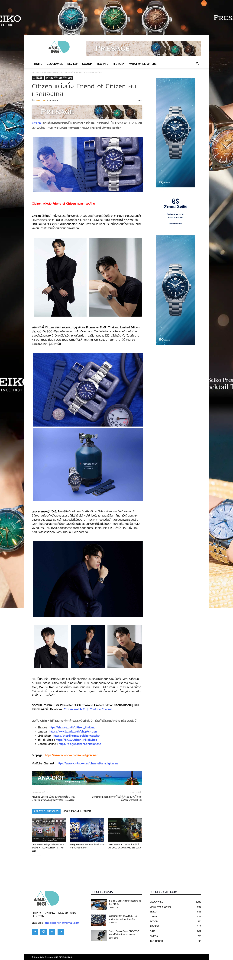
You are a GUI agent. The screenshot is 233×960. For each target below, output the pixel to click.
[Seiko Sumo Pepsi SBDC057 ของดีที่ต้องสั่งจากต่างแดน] (99, 935)
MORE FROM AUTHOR (76, 811)
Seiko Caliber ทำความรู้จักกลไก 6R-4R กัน (125, 902)
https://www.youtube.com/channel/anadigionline (87, 763)
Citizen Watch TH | (76, 709)
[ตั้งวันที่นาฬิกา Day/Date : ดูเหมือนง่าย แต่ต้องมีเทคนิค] (98, 920)
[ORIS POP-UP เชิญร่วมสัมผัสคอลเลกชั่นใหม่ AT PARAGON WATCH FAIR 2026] (49, 830)
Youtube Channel (101, 709)
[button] (197, 64)
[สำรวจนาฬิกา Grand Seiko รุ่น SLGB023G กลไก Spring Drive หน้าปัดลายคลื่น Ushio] (175, 211)
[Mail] (52, 932)
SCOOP (87, 63)
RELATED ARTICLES (46, 811)
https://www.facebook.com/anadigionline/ (71, 755)
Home (38, 63)
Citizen (36, 123)
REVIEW (72, 63)
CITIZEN (38, 78)
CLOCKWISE (55, 63)
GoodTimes (41, 100)
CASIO (153, 916)
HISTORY (119, 63)
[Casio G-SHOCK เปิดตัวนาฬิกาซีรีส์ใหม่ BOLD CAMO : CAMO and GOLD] (125, 830)
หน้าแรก (35, 72)
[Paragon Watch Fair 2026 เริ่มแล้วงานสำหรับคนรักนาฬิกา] (87, 830)
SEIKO (153, 911)
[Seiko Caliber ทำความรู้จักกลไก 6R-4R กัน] (99, 904)
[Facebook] (35, 932)
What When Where (142, 63)
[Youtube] (61, 932)
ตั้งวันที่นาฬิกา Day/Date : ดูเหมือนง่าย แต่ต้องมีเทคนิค (123, 917)
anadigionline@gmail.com (62, 923)
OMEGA (154, 936)
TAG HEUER (156, 941)
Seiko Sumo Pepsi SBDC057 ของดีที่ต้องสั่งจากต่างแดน (124, 933)
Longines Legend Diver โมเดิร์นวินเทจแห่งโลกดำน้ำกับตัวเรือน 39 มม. (117, 798)
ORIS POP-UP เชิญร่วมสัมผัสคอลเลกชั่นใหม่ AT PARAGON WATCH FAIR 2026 (48, 847)
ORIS (152, 931)
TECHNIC (102, 63)
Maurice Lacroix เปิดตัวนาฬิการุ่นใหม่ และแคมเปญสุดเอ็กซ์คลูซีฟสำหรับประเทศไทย (53, 798)
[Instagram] (43, 932)
